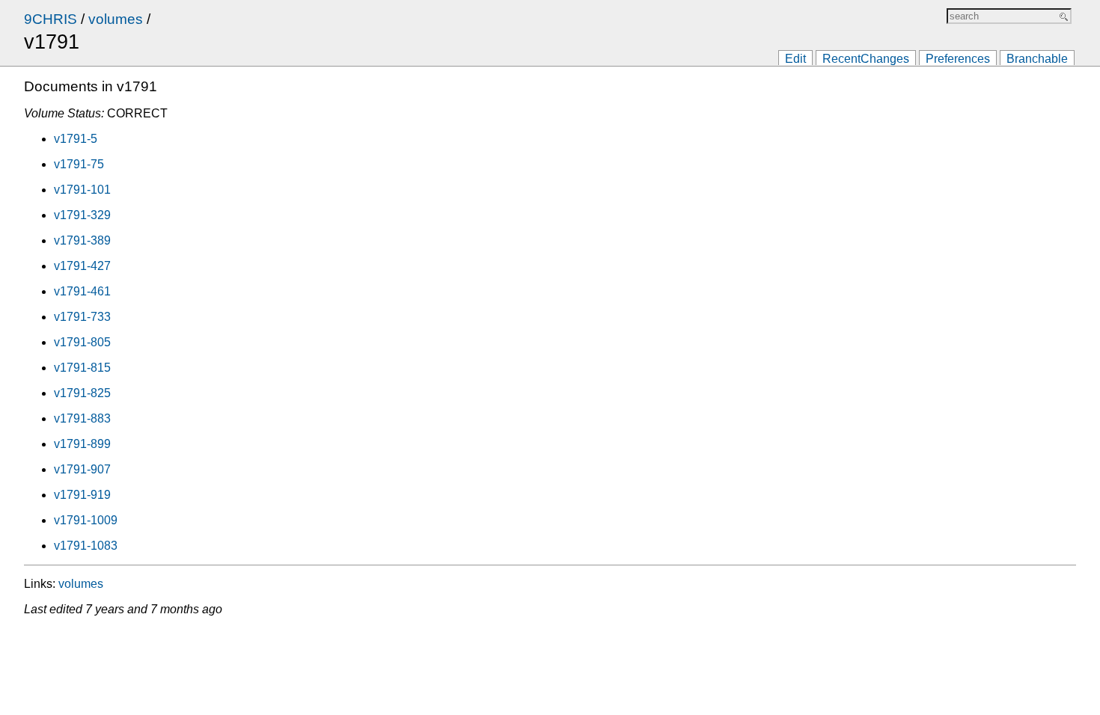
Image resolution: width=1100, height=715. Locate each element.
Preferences (958, 58)
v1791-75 (79, 164)
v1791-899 (82, 444)
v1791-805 (82, 342)
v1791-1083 (85, 545)
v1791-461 (82, 291)
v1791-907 (82, 469)
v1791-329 (82, 215)
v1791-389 (82, 240)
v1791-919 (82, 494)
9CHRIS (50, 19)
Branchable (1037, 58)
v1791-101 (82, 189)
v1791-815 (82, 367)
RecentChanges (865, 58)
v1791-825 (82, 393)
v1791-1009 (85, 520)
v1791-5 (75, 138)
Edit (795, 58)
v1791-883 (82, 418)
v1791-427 (82, 266)
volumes (115, 19)
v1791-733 (82, 316)
